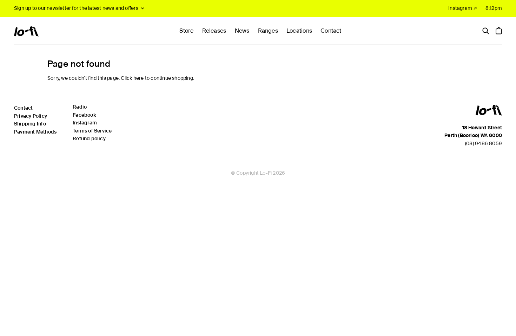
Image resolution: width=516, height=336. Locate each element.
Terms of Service (92, 131)
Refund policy (89, 138)
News (242, 30)
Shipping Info (30, 124)
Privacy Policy (30, 116)
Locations (299, 30)
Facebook (84, 115)
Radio (80, 107)
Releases (214, 30)
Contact (330, 30)
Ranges (268, 30)
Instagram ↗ (462, 8)
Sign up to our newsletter (76, 8)
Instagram (85, 122)
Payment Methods (35, 132)
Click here (132, 78)
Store (186, 30)
